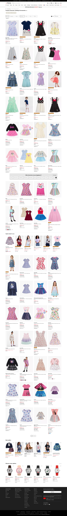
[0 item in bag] (60, 3)
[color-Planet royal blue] (22, 380)
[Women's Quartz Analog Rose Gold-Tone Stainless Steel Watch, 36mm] (19, 470)
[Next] (46, 28)
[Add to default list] (13, 236)
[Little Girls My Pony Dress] (54, 189)
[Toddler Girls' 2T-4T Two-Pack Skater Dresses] (26, 156)
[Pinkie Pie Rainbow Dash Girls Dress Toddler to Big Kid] (54, 156)
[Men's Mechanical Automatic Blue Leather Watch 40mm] (47, 470)
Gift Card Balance (17, 494)
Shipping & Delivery (8, 497)
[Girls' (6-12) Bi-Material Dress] (54, 390)
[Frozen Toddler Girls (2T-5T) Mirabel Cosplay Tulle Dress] (54, 415)
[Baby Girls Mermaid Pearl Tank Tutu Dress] (26, 339)
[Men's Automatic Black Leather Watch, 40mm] (38, 470)
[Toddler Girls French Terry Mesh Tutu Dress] (12, 156)
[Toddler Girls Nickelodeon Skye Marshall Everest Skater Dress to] (12, 313)
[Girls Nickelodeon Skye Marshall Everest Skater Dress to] (26, 189)
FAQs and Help (7, 490)
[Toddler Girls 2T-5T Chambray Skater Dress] (12, 415)
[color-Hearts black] (25, 380)
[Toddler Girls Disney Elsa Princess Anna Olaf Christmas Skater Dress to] (26, 415)
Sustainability (35, 501)
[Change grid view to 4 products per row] (51, 16)
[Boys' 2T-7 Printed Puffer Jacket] (57, 447)
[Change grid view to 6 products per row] (52, 16)
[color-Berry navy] (52, 378)
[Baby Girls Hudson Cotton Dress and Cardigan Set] (54, 364)
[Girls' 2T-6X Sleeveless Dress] (12, 54)
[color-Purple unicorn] (8, 251)
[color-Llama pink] (20, 380)
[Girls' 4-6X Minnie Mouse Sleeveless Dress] (40, 54)
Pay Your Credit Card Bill (18, 497)
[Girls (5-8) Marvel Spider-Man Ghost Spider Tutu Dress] (40, 289)
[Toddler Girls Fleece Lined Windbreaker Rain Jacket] (10, 241)
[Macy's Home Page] (8, 3)
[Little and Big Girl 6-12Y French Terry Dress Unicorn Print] (40, 415)
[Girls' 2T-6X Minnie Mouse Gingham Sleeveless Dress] (54, 214)
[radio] (48, 43)
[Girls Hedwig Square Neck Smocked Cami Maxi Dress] (40, 364)
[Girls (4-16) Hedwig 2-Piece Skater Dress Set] (26, 214)
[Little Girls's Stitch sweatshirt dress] (12, 339)
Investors (35, 494)
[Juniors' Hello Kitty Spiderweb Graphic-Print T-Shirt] (19, 447)
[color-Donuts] (52, 43)
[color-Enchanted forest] (53, 43)
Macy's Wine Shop (27, 497)
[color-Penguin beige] (24, 380)
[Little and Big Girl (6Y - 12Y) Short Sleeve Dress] (26, 289)
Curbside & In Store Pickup (27, 490)
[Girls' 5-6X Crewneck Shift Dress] (26, 104)
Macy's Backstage (27, 494)
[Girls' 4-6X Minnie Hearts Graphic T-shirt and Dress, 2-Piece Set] (40, 28)
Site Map (35, 500)
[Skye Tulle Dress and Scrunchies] (26, 130)
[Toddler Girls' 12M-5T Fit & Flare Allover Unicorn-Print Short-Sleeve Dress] (12, 28)
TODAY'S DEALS (15, 0)
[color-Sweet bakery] (53, 378)
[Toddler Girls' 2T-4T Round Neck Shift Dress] (26, 28)
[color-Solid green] (8, 229)
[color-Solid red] (7, 229)
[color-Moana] (48, 433)
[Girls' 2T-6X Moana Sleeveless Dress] (54, 79)
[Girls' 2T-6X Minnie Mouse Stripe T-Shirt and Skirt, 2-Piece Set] (57, 241)
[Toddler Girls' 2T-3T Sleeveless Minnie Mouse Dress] (40, 104)
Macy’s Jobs (35, 497)
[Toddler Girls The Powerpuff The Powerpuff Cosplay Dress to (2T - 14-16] (26, 390)
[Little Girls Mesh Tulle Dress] (40, 214)
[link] (12, 40)
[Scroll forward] (56, 177)
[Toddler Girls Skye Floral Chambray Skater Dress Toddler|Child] (54, 130)
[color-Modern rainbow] (48, 378)
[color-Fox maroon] (21, 380)
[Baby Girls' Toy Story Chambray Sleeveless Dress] (12, 263)
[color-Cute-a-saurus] (51, 378)
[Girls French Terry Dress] (12, 130)
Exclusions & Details (48, 499)
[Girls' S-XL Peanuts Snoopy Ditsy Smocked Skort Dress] (40, 130)
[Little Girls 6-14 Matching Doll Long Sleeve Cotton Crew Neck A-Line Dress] (12, 214)
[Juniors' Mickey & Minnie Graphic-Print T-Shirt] (29, 241)
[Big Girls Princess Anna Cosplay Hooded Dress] (40, 390)
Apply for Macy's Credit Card (18, 490)
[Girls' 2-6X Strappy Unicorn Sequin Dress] (54, 289)
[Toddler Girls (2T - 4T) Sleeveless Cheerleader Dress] (40, 189)
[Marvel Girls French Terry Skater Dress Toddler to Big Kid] (40, 263)
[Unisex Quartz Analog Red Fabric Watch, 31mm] (57, 470)
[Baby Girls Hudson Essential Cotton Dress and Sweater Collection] (54, 28)
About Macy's (35, 490)
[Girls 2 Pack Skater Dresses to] (54, 54)
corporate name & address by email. (46, 514)
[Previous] (6, 28)
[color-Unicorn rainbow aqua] (6, 229)
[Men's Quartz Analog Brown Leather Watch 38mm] (10, 470)
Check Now (52, 499)
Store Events (26, 501)
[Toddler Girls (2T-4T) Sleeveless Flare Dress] (12, 189)
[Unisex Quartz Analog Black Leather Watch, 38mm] (29, 470)
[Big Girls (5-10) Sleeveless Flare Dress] (54, 339)
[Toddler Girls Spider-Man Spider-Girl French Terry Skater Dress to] (54, 263)
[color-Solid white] (11, 229)
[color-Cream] (7, 251)
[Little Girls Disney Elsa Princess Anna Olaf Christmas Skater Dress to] (12, 390)
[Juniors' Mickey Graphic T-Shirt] (47, 447)
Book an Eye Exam (27, 504)
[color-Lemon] (48, 43)
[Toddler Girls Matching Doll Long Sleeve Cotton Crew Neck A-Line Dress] (26, 364)
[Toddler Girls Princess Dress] (12, 289)
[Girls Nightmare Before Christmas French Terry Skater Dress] (54, 313)
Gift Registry (26, 507)
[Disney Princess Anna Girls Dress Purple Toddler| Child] (40, 79)
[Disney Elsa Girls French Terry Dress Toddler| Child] (26, 79)
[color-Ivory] (6, 251)
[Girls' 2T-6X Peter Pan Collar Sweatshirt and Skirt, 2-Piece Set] (10, 447)
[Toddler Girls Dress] (26, 313)
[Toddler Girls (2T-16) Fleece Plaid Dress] (12, 364)
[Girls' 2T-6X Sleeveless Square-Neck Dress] (40, 339)
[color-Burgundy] (51, 43)
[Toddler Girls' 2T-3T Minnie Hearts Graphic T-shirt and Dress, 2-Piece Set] (54, 104)
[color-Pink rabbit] (9, 251)
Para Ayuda (7, 494)
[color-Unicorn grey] (9, 229)
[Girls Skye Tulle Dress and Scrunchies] (40, 313)
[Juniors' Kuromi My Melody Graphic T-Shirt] (38, 241)
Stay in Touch (26, 500)
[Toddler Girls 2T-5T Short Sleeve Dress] (26, 263)
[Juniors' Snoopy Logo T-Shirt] (19, 241)
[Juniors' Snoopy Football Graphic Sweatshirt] (47, 241)
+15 (12, 229)
